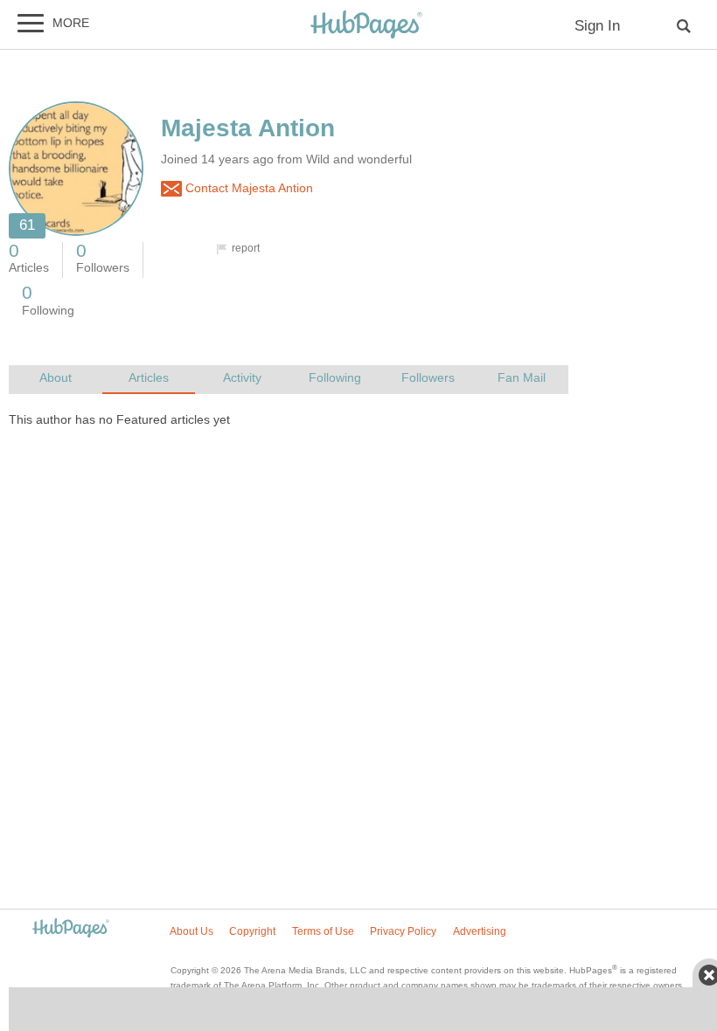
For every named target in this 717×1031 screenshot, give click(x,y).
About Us (191, 931)
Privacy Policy (403, 931)
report (246, 248)
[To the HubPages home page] (70, 929)
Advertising (479, 931)
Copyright (252, 931)
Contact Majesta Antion (247, 188)
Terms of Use (323, 931)
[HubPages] (366, 25)
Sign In (597, 25)
